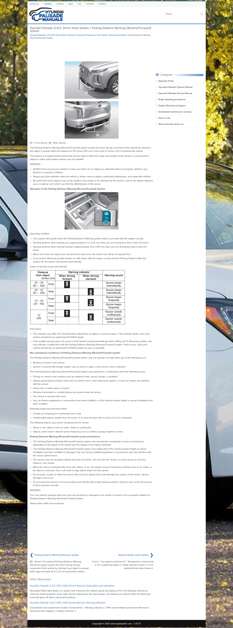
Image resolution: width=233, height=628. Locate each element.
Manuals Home (166, 81)
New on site (164, 118)
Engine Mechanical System (172, 105)
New (70, 4)
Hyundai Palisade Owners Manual (175, 87)
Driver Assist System (117, 35)
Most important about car (171, 124)
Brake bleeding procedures (172, 99)
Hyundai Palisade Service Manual (175, 93)
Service (60, 4)
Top (79, 4)
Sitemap (90, 4)
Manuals (34, 4)
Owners (48, 4)
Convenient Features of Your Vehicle (92, 35)
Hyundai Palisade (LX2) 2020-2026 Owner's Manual (52, 35)
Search (102, 4)
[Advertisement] (91, 50)
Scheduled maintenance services (175, 111)
